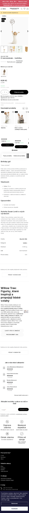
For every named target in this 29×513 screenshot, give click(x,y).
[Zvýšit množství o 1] (6, 92)
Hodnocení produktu (19, 155)
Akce (2, 459)
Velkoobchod (4, 471)
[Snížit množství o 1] (2, 92)
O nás (2, 455)
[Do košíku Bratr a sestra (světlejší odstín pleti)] (21, 146)
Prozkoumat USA (12, 334)
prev (24, 108)
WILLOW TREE (4, 56)
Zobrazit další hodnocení (20, 395)
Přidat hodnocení (14, 274)
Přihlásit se (23, 409)
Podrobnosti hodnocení (19, 61)
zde (8, 500)
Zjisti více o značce (12, 330)
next (27, 108)
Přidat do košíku (19, 92)
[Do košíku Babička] (7, 144)
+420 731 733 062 (7, 487)
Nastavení (14, 503)
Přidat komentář (14, 352)
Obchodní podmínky (6, 478)
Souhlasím (14, 508)
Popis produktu (7, 155)
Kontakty (3, 468)
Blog (2, 466)
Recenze (3, 457)
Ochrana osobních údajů (7, 480)
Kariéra (3, 469)
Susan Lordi (12, 212)
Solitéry (25, 243)
